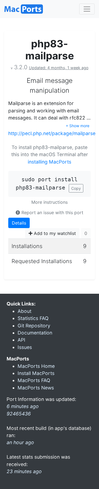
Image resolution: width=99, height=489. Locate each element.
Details (19, 223)
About (24, 311)
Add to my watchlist (54, 233)
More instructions (49, 202)
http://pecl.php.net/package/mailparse (51, 133)
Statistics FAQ (33, 318)
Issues (25, 347)
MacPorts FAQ (34, 380)
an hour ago (20, 442)
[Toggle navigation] (87, 9)
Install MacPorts (36, 373)
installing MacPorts (49, 162)
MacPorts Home (36, 366)
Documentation (35, 333)
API (21, 340)
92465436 (19, 414)
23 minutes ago (24, 471)
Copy (76, 188)
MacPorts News (36, 388)
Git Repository (34, 325)
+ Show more (77, 125)
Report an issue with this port (51, 212)
